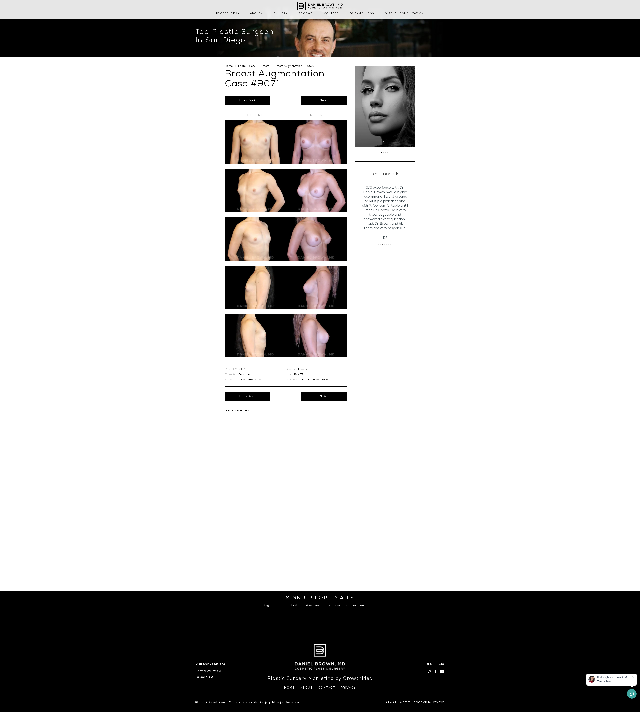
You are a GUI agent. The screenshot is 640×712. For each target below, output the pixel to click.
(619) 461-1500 (362, 13)
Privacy (348, 687)
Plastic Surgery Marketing (300, 678)
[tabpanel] (385, 106)
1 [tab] (379, 244)
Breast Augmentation (288, 66)
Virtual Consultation (405, 13)
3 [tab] (383, 244)
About (255, 13)
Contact (331, 13)
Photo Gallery (246, 66)
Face (385, 142)
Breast (265, 66)
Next (324, 100)
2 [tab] (381, 244)
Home (229, 66)
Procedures (227, 13)
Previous (247, 100)
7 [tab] (391, 244)
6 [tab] (389, 244)
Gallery (281, 13)
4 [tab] (385, 244)
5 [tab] (387, 244)
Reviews (306, 13)
